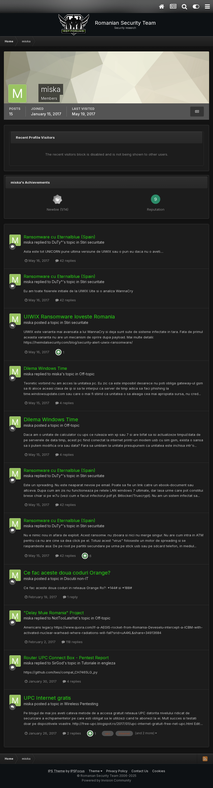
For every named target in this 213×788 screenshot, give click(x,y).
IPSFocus (77, 771)
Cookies (158, 771)
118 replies (74, 642)
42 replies (67, 260)
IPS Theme (56, 771)
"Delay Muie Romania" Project (54, 612)
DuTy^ (57, 242)
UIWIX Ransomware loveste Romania (69, 316)
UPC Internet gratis (47, 698)
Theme (95, 771)
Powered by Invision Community (106, 780)
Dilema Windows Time (45, 368)
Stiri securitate (92, 242)
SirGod (58, 663)
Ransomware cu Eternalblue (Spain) (59, 236)
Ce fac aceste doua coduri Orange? (67, 573)
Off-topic (87, 374)
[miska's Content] (197, 111)
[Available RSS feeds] (205, 759)
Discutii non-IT (76, 578)
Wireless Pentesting (81, 704)
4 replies (66, 403)
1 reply (72, 597)
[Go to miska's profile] (15, 240)
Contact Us (139, 771)
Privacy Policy (117, 771)
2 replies (73, 733)
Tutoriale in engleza (98, 663)
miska (28, 242)
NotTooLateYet (64, 618)
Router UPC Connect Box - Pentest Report (66, 657)
